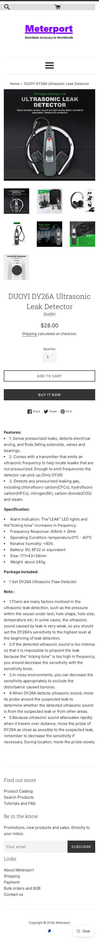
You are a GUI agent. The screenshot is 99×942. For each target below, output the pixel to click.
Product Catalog (18, 791)
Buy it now (49, 395)
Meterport (63, 922)
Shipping (29, 333)
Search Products (19, 797)
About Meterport (19, 870)
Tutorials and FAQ (19, 803)
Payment (12, 882)
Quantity (49, 349)
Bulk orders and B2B (22, 888)
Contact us (13, 894)
